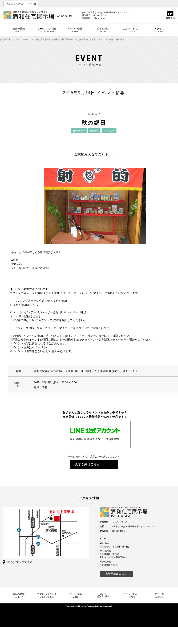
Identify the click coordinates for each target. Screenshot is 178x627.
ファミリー (109, 130)
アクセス (159, 30)
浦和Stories (103, 30)
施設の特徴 (19, 30)
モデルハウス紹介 (46, 30)
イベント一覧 (107, 39)
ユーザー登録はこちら (27, 316)
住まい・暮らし (131, 30)
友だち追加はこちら (25, 304)
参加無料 (94, 130)
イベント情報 (75, 30)
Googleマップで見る (20, 562)
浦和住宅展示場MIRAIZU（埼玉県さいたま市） (76, 39)
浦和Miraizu (79, 130)
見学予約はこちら (116, 573)
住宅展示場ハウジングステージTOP (16, 39)
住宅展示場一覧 (43, 39)
